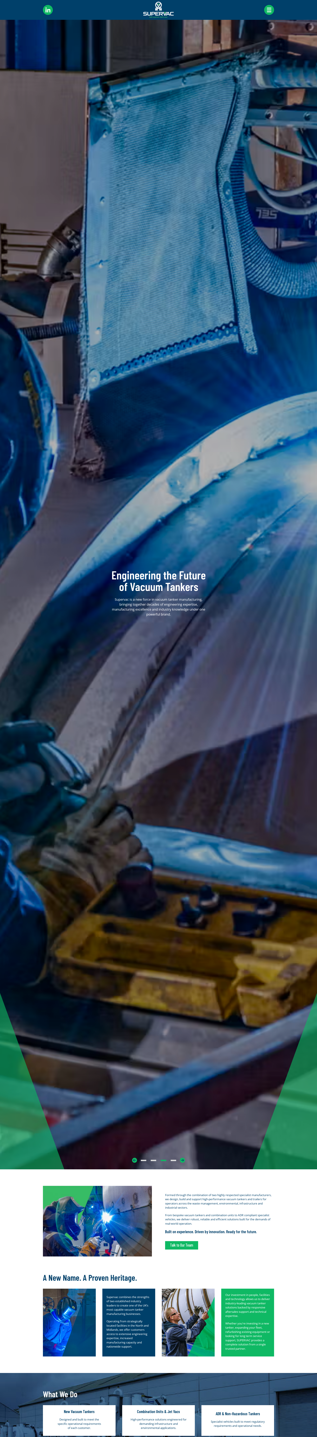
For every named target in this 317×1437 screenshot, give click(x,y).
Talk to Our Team (181, 1245)
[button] (79, 1160)
